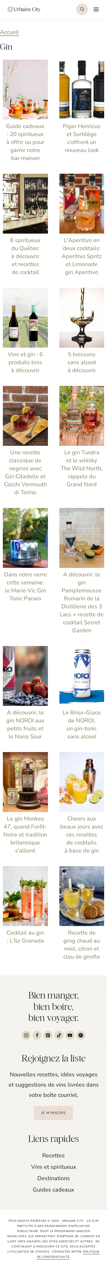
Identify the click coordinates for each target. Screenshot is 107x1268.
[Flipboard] (80, 1035)
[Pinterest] (48, 1035)
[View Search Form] (82, 9)
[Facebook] (37, 1035)
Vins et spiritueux (53, 1167)
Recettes (53, 1155)
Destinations (53, 1178)
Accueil (9, 32)
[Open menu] (95, 9)
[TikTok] (59, 1035)
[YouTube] (69, 1035)
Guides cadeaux (53, 1190)
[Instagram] (26, 1035)
